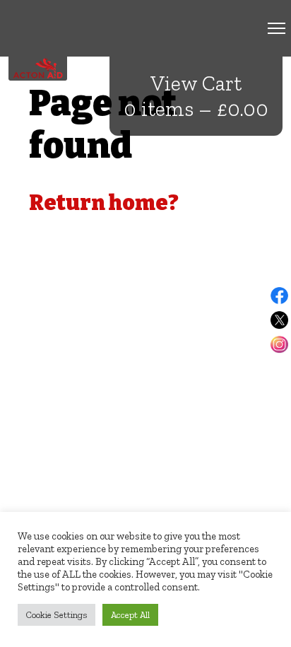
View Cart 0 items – (196, 96)
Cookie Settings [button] (56, 615)
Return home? (104, 203)
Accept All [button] (130, 615)
